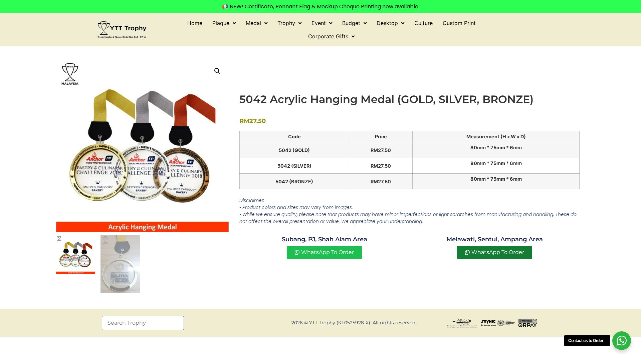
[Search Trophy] (143, 323)
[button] (217, 71)
